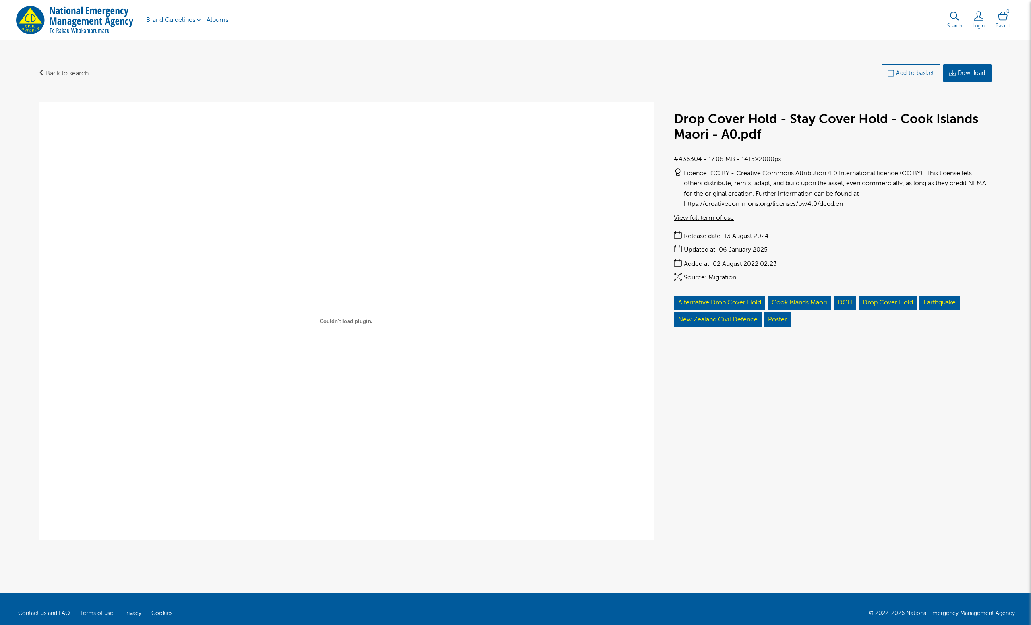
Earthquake (939, 302)
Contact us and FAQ (44, 613)
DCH (845, 302)
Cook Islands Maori (799, 302)
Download (971, 73)
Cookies (161, 613)
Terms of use (96, 613)
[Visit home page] (74, 20)
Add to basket (915, 73)
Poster (777, 319)
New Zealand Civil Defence (718, 319)
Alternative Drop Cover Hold (719, 302)
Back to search (66, 73)
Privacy (132, 613)
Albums (217, 19)
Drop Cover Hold (888, 302)
